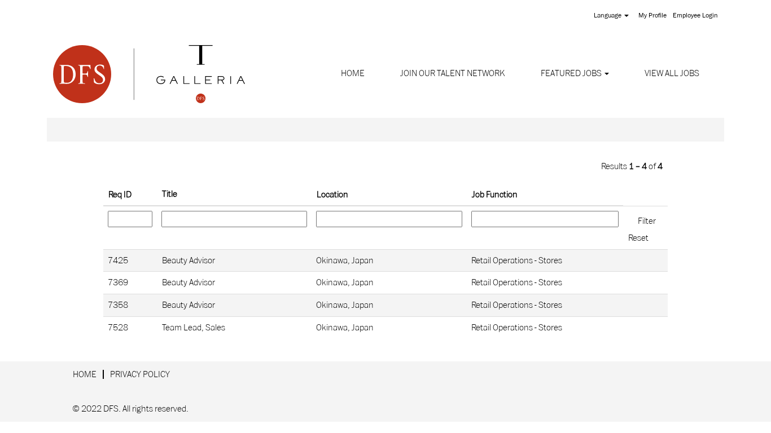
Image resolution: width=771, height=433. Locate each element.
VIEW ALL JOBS (672, 73)
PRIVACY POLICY (140, 374)
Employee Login (695, 15)
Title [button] (169, 194)
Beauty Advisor (188, 260)
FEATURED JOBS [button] (572, 73)
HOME (353, 73)
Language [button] (608, 15)
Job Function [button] (495, 194)
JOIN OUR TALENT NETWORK (452, 73)
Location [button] (332, 194)
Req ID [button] (120, 194)
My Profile (652, 15)
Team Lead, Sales (193, 327)
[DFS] (149, 74)
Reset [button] (638, 238)
